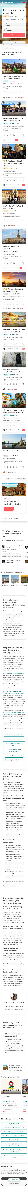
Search (14, 35)
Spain (10, 518)
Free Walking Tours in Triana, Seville (14, 1132)
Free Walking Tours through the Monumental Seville (14, 1145)
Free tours (4, 518)
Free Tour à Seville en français (14, 756)
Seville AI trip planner (15, 1067)
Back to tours (15, 1179)
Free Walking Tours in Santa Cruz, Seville (14, 1136)
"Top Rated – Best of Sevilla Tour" (15, 674)
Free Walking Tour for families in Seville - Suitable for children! (14, 1151)
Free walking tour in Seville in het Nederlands (14, 761)
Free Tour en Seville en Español (14, 735)
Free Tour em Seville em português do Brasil (14, 750)
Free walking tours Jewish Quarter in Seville (14, 1157)
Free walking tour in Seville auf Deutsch (14, 744)
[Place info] (24, 16)
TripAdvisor (13, 886)
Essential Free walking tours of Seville (14, 1128)
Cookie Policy (21, 1173)
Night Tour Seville (14, 1124)
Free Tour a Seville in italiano (14, 739)
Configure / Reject (14, 1184)
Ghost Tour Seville (14, 1140)
